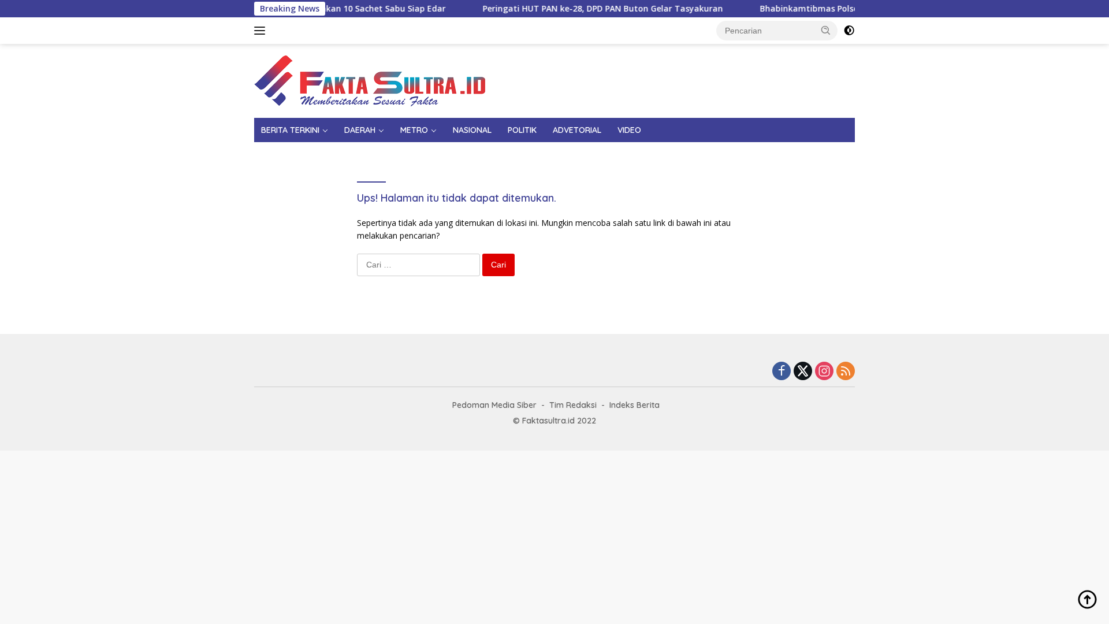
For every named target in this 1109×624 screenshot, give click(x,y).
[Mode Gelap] (849, 30)
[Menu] (262, 30)
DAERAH (359, 130)
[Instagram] (824, 372)
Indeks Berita (634, 405)
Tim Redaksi (573, 405)
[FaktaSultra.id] (369, 80)
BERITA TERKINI (290, 130)
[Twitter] (803, 372)
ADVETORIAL (577, 130)
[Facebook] (781, 372)
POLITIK (522, 130)
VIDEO (629, 130)
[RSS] (845, 372)
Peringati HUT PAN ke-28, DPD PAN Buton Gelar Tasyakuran (590, 8)
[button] (826, 30)
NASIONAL (472, 130)
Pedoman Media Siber (494, 405)
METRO (414, 130)
